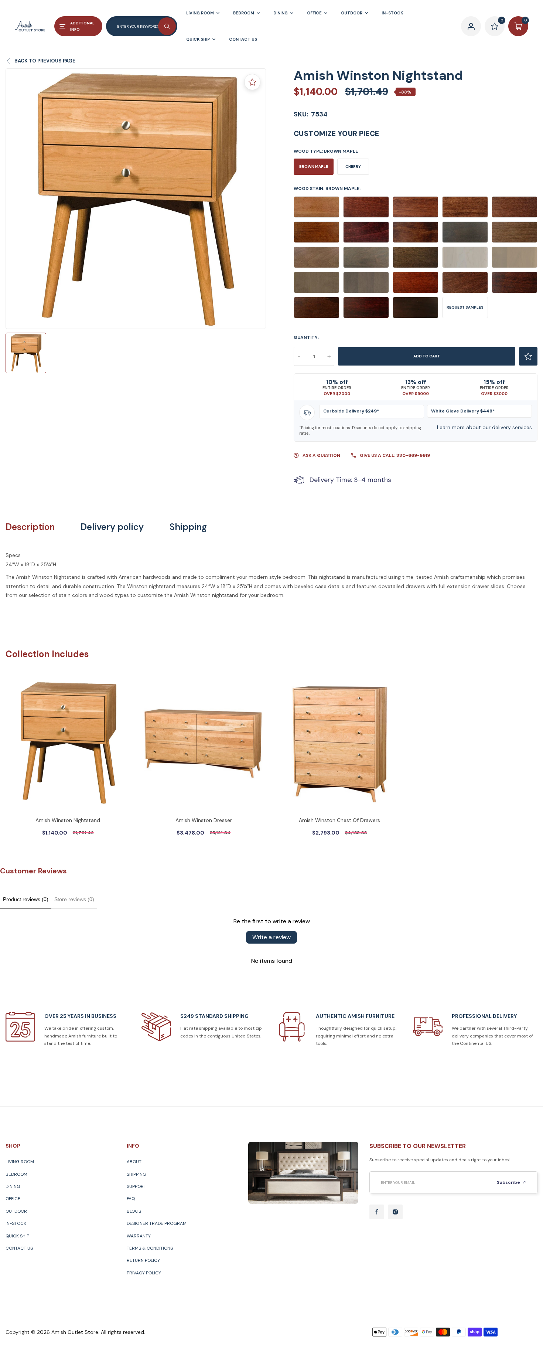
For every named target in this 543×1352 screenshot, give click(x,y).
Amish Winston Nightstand (67, 820)
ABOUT (134, 1162)
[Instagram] (395, 1212)
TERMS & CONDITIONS (150, 1248)
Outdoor (16, 1211)
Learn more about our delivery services (484, 427)
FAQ (131, 1199)
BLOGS (134, 1211)
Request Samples (465, 307)
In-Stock (16, 1223)
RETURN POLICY (143, 1260)
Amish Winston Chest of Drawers (339, 820)
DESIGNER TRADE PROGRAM (157, 1223)
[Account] (471, 26)
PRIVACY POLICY (144, 1273)
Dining (13, 1186)
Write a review (271, 937)
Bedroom (16, 1174)
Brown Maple (313, 166)
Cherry (353, 166)
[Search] (167, 26)
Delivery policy (112, 527)
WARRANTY (139, 1236)
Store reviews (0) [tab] (74, 899)
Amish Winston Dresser (203, 820)
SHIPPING (136, 1174)
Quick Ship (17, 1236)
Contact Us (19, 1248)
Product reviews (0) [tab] (25, 899)
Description (30, 527)
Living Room (20, 1162)
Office (13, 1199)
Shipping (188, 527)
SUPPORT (136, 1186)
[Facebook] (376, 1212)
